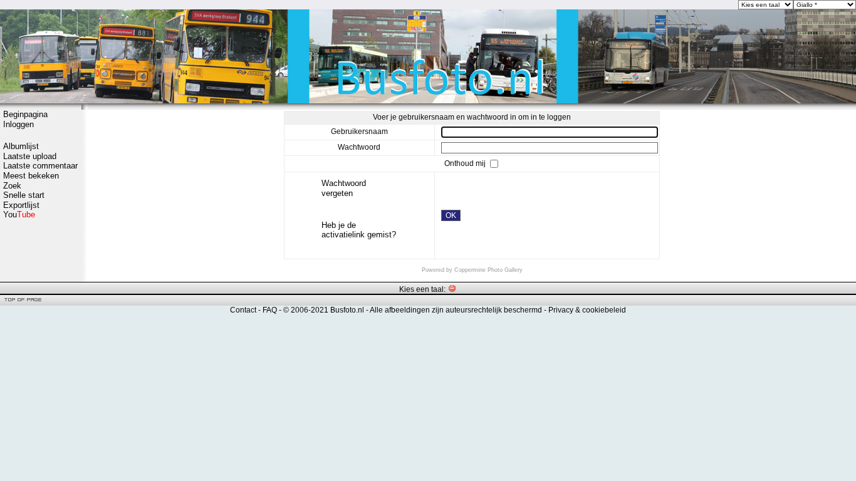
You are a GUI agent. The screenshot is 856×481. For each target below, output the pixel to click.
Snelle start (23, 195)
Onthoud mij (466, 163)
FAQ (270, 310)
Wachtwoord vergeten (343, 188)
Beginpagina (25, 114)
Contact (243, 310)
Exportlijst (21, 205)
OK (451, 215)
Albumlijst (21, 146)
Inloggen (18, 124)
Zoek (12, 185)
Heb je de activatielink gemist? (358, 230)
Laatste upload (29, 156)
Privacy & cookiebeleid (587, 310)
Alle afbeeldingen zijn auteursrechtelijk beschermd (456, 310)
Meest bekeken (31, 175)
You (19, 214)
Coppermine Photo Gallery (488, 270)
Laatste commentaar (40, 165)
